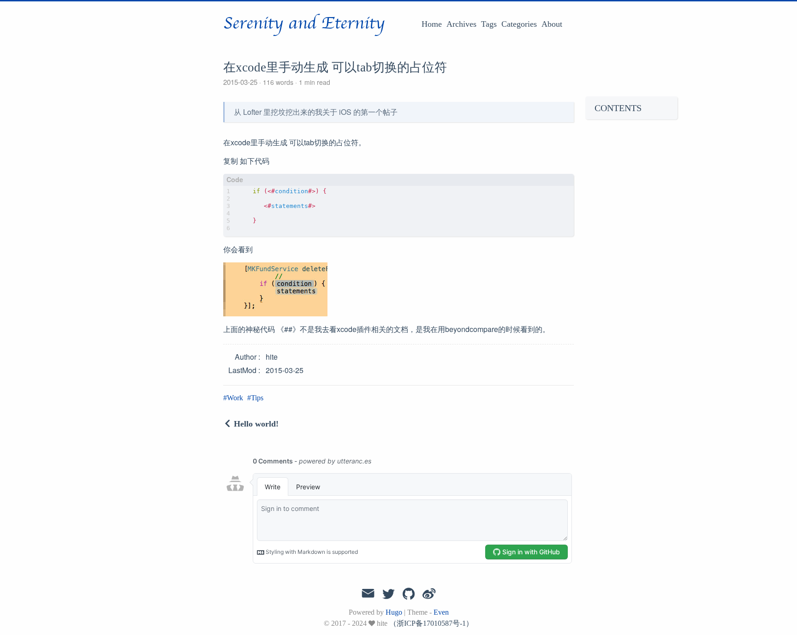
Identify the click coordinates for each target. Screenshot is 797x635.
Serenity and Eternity (304, 23)
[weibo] (429, 594)
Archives (461, 24)
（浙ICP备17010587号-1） (431, 623)
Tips (257, 398)
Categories (519, 24)
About (551, 24)
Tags (489, 24)
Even (441, 612)
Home (432, 24)
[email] (368, 593)
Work (235, 398)
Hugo (394, 612)
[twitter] (388, 594)
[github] (409, 594)
